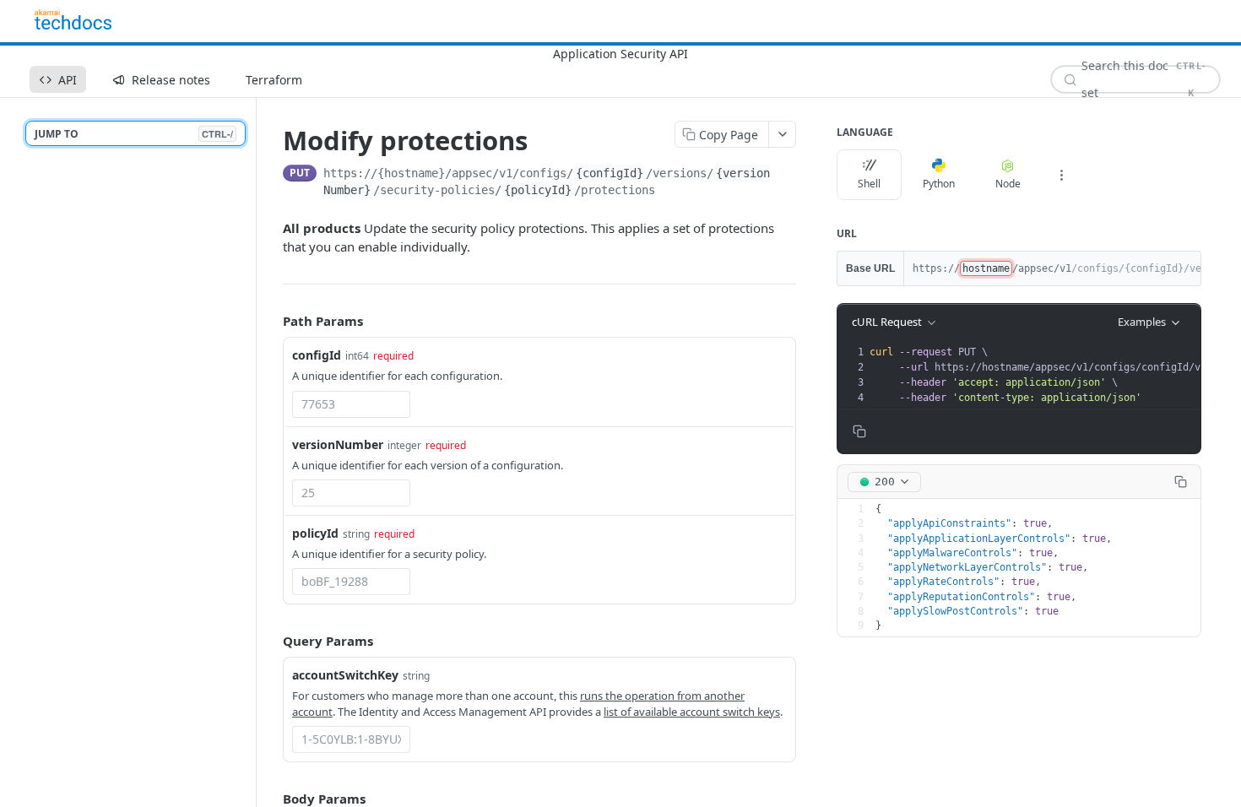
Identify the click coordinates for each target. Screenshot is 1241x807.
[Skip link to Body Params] (271, 798)
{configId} (609, 173)
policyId (315, 533)
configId (316, 355)
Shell (869, 183)
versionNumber (337, 444)
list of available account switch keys (692, 711)
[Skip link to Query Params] (271, 641)
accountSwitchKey (345, 675)
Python (939, 183)
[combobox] (351, 404)
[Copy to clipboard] (789, 175)
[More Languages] (1061, 174)
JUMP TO (134, 134)
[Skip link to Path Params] (271, 321)
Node (1008, 183)
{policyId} (538, 190)
